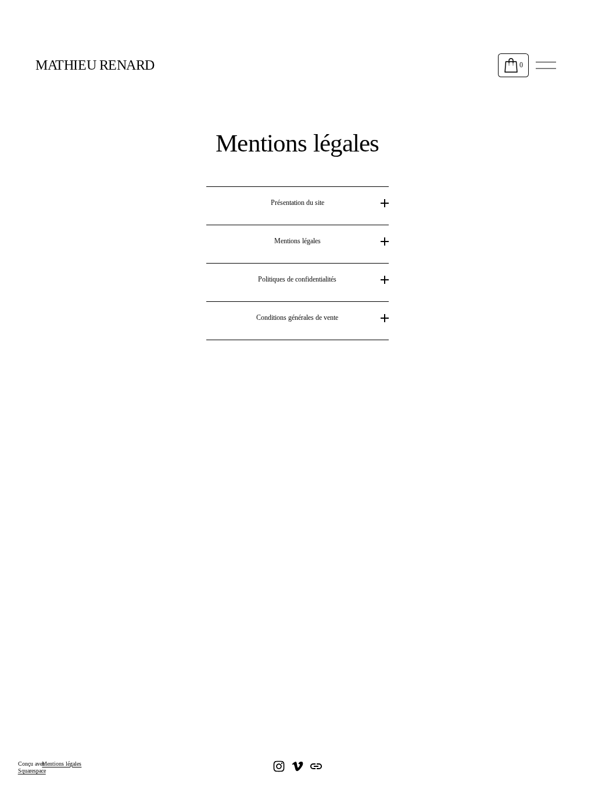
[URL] (316, 766)
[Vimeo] (297, 766)
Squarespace (32, 770)
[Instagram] (279, 766)
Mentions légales (61, 763)
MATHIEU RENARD (94, 65)
